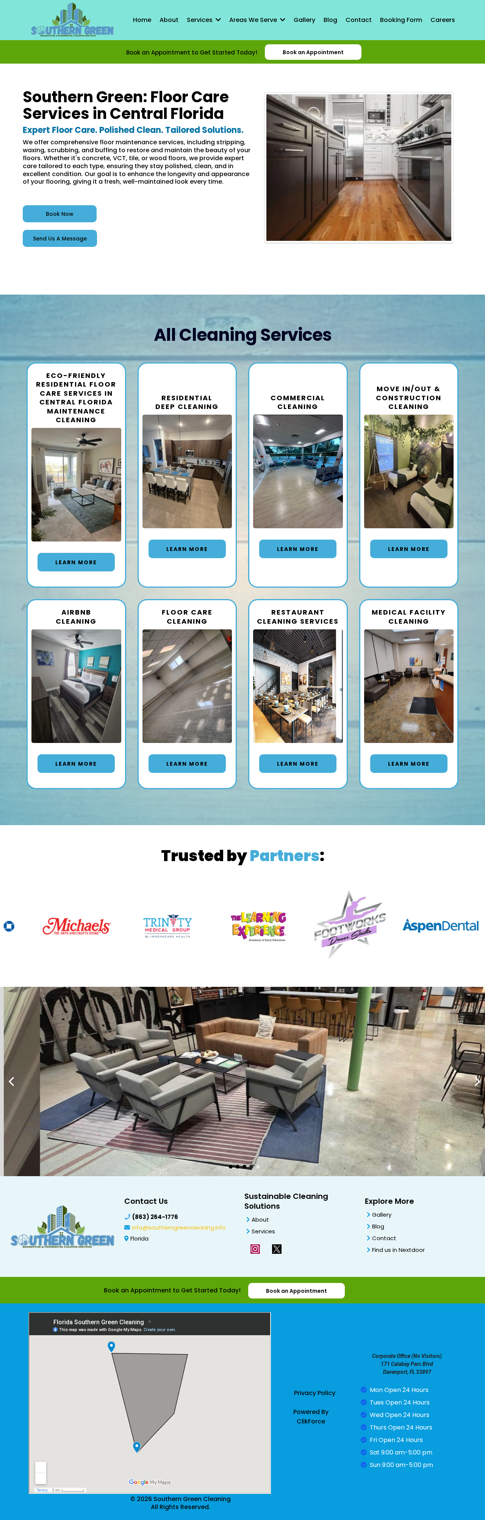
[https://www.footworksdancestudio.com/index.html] (324, 926)
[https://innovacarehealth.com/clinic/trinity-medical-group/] (142, 926)
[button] (217, 20)
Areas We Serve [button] (253, 20)
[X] (277, 1249)
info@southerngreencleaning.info (179, 1227)
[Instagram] (255, 1249)
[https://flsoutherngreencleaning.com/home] (72, 19)
